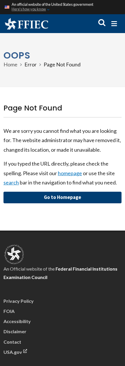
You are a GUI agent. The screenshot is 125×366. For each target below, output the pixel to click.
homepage (70, 173)
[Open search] (102, 22)
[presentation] (14, 253)
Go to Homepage (62, 197)
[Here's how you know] (62, 7)
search (11, 182)
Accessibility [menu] (17, 321)
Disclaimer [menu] (14, 331)
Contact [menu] (12, 342)
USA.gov (12, 352)
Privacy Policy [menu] (18, 301)
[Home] (26, 23)
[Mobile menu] (114, 23)
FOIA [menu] (9, 311)
